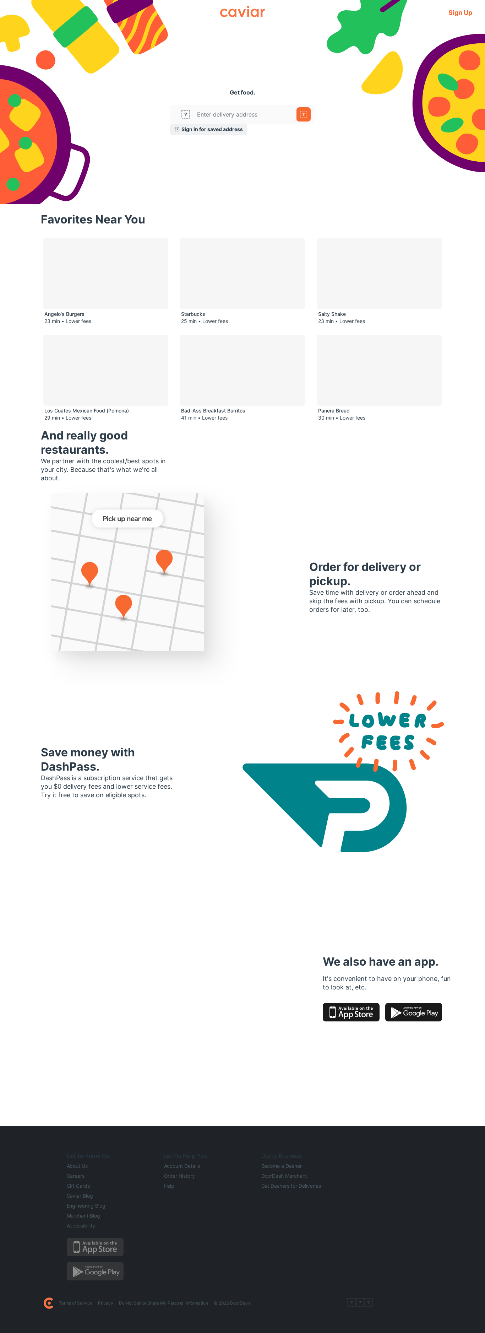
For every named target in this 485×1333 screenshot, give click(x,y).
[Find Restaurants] (303, 114)
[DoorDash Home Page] (48, 1303)
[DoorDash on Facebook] (351, 1303)
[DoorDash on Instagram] (368, 1303)
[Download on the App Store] (351, 1012)
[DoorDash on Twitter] (360, 1303)
